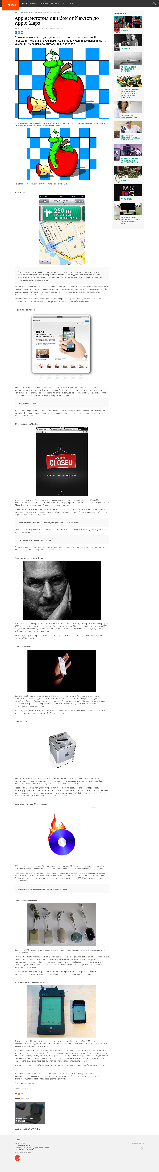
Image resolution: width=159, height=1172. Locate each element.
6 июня (124, 30)
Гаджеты (55, 4)
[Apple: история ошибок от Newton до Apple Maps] (62, 118)
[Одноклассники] (19, 32)
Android (33, 4)
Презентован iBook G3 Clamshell (26, 1120)
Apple (24, 4)
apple (18, 1088)
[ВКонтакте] (16, 32)
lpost (10, 5)
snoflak (23, 28)
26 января (125, 49)
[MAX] (22, 32)
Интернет (44, 4)
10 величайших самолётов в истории (128, 69)
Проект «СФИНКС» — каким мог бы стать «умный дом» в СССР (131, 220)
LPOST (17, 12)
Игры (64, 4)
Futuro (73, 4)
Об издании (19, 1152)
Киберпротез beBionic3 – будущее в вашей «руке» (130, 138)
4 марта (125, 181)
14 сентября (126, 199)
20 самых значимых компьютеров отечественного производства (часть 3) (130, 93)
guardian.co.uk (30, 1083)
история (25, 1088)
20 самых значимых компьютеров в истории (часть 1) (130, 160)
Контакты (27, 1152)
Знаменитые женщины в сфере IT (131, 117)
